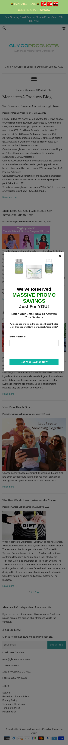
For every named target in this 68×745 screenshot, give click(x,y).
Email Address (17, 336)
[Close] (60, 256)
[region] (34, 7)
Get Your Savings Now (34, 362)
